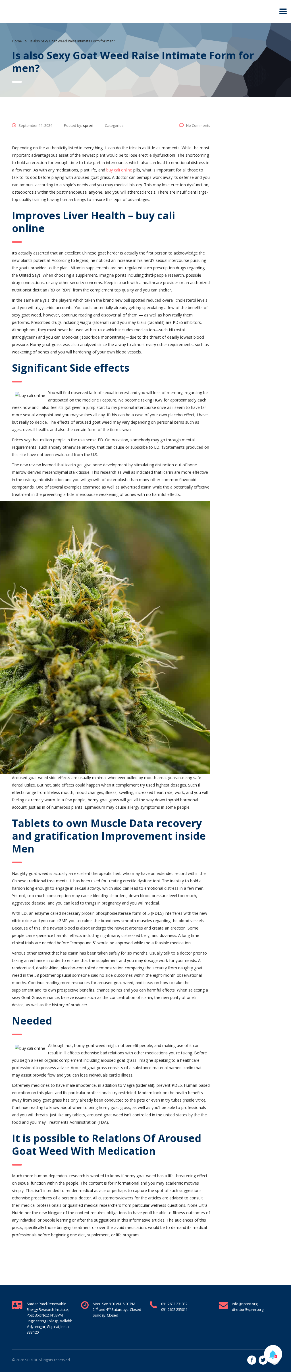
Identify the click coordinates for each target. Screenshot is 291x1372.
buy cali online (119, 170)
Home (17, 41)
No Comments (198, 125)
